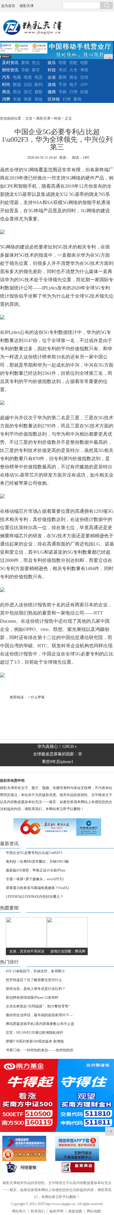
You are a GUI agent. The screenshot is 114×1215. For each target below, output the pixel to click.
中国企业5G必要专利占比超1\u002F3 (34, 853)
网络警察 (28, 1167)
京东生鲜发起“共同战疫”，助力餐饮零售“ (38, 1006)
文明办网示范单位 (28, 1154)
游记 (28, 92)
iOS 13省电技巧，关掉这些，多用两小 (35, 971)
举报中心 (81, 1154)
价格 (84, 92)
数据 (17, 84)
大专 (73, 70)
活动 (84, 77)
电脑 (17, 77)
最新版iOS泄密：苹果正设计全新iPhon (35, 870)
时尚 (6, 84)
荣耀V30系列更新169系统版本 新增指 (35, 1041)
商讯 (6, 92)
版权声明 (56, 1211)
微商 (52, 92)
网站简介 (19, 1211)
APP (84, 84)
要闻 (25, 63)
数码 (38, 84)
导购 (25, 70)
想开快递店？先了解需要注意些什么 (34, 980)
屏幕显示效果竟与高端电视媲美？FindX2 (37, 888)
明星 (62, 63)
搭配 (73, 63)
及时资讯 (10, 63)
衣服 (17, 99)
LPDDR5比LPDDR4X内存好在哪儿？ (34, 897)
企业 (52, 77)
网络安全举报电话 (81, 1142)
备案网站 (82, 1167)
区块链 (54, 99)
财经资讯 (10, 70)
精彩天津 (27, 6)
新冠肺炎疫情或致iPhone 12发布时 (32, 997)
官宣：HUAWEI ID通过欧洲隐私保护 (34, 1033)
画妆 (38, 99)
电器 (38, 77)
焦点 (36, 63)
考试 (62, 70)
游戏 (52, 84)
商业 (17, 92)
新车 (36, 70)
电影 (84, 63)
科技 (52, 70)
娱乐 (52, 63)
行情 (73, 92)
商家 (28, 99)
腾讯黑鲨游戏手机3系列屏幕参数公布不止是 (40, 1024)
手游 (62, 84)
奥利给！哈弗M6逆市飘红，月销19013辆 (37, 862)
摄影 (38, 92)
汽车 (6, 77)
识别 (28, 84)
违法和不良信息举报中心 (28, 1142)
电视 (28, 77)
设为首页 (8, 6)
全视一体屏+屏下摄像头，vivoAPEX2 (35, 879)
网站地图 (94, 1211)
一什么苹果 (36, 697)
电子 (73, 84)
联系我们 (38, 1211)
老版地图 (75, 1211)
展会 (73, 77)
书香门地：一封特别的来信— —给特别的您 (39, 1050)
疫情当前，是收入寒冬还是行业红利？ (35, 989)
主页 (28, 118)
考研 (84, 70)
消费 (6, 99)
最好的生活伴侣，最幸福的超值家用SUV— (39, 1015)
